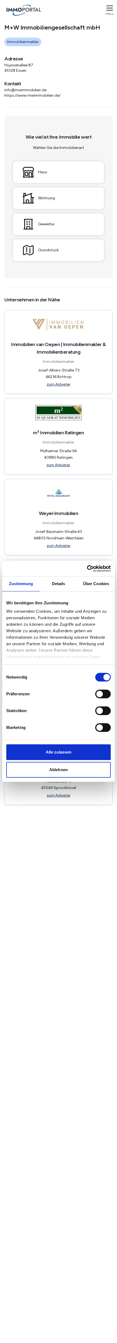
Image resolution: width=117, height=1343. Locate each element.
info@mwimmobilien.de (25, 90)
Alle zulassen (58, 752)
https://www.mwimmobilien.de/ (32, 95)
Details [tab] (58, 583)
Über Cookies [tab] (96, 583)
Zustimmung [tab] (21, 583)
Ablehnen (58, 769)
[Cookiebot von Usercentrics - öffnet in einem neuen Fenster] (87, 568)
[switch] (103, 694)
